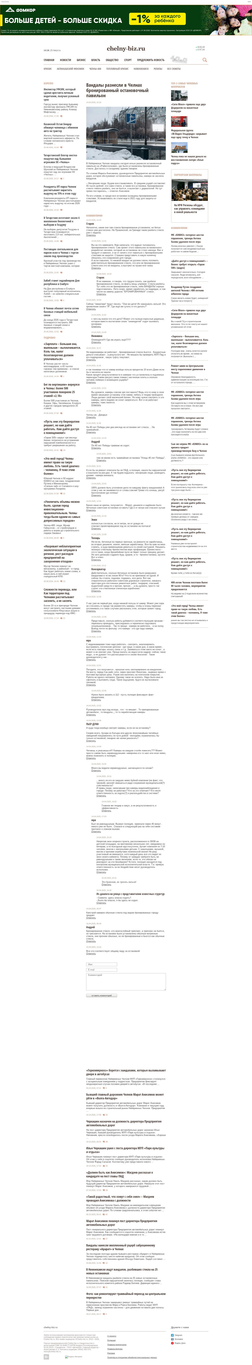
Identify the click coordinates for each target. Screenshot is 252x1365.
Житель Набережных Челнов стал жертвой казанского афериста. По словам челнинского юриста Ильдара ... (61, 139)
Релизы (158, 68)
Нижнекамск (141, 68)
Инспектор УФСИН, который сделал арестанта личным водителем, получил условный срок (61, 94)
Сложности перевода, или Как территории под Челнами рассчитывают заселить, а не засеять (60, 595)
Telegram (178, 1335)
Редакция (111, 1340)
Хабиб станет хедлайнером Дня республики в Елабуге (62, 282)
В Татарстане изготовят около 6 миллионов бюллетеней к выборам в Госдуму (62, 221)
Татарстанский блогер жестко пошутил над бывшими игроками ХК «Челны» (60, 158)
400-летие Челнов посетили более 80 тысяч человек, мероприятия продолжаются (189, 586)
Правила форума (114, 1349)
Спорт (127, 60)
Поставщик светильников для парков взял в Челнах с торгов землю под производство (61, 252)
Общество (112, 60)
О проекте (111, 1336)
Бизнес (81, 60)
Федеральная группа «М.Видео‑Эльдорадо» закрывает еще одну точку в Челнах (189, 134)
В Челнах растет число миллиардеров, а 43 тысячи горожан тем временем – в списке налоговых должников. (61, 367)
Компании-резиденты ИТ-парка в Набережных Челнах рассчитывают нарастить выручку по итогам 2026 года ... (62, 202)
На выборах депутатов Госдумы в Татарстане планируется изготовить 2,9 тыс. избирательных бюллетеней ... (62, 233)
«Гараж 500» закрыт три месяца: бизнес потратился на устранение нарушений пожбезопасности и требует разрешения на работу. (61, 441)
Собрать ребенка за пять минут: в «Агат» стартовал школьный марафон (189, 208)
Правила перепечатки (116, 1345)
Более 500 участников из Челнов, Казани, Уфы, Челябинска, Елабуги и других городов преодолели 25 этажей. (62, 404)
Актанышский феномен (70, 68)
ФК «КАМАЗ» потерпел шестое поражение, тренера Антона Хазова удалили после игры (187, 238)
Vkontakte (179, 1339)
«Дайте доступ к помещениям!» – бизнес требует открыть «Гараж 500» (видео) (189, 264)
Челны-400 (95, 68)
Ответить (91, 235)
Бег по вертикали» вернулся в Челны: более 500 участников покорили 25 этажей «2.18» (62, 390)
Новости (65, 60)
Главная (49, 60)
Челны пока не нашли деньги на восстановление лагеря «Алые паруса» (188, 160)
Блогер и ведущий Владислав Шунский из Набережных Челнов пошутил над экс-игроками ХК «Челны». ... (61, 171)
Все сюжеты (174, 68)
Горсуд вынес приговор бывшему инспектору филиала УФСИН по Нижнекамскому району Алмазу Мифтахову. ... (61, 108)
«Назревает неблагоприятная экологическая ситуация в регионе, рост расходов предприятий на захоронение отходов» (62, 553)
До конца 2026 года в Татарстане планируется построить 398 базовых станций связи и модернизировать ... (61, 324)
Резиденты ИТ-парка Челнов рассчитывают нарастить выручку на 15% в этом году (60, 190)
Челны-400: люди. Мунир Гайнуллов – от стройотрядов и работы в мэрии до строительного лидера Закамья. (61, 529)
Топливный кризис (117, 68)
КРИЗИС (48, 68)
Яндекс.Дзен (180, 1343)
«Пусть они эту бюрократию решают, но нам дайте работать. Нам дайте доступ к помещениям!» (62, 427)
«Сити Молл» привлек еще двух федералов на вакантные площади (188, 107)
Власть (95, 60)
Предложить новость (150, 60)
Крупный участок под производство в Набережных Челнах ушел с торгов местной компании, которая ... (62, 264)
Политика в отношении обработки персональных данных (132, 1357)
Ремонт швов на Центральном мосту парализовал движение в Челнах (188, 369)
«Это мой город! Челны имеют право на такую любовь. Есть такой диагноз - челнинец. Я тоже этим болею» (61, 466)
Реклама (111, 1353)
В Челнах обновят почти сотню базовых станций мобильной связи (61, 311)
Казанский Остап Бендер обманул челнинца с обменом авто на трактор (61, 127)
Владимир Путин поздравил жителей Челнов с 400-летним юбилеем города (187, 290)
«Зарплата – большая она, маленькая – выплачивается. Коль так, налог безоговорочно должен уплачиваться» (62, 351)
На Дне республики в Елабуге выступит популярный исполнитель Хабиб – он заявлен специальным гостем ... (62, 292)
